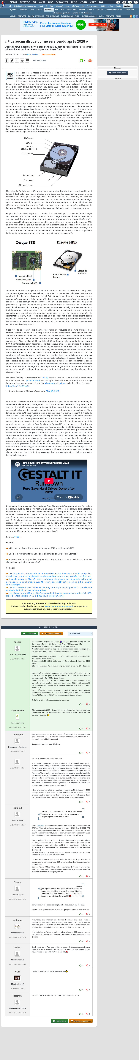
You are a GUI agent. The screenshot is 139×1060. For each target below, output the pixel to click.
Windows (23, 10)
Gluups (17, 882)
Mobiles (118, 6)
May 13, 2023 (52, 391)
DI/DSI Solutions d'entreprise (25, 6)
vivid (17, 972)
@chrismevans (33, 380)
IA (46, 6)
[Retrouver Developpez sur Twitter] (134, 16)
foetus (17, 642)
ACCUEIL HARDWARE (18, 16)
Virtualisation (129, 10)
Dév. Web (75, 6)
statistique (40, 826)
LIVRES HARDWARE (89, 16)
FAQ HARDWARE (52, 16)
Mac (62, 10)
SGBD (103, 6)
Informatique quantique (61, 13)
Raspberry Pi (71, 10)
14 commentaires (49, 55)
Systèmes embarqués (114, 10)
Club (100, 2)
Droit (93, 2)
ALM (51, 6)
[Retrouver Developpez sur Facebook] (136, 16)
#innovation (51, 383)
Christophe (17, 735)
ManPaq (17, 808)
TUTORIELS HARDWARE (70, 16)
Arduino (39, 10)
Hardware (48, 10)
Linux (32, 10)
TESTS (118, 16)
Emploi (73, 2)
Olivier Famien (32, 54)
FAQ (34, 2)
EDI (83, 6)
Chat (50, 2)
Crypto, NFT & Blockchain (82, 13)
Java (67, 6)
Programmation (92, 6)
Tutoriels (25, 2)
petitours (17, 920)
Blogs (42, 2)
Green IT (90, 10)
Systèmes (127, 6)
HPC (56, 10)
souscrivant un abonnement (59, 606)
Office (110, 6)
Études (83, 2)
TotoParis (18, 996)
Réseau (82, 10)
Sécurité (100, 10)
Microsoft (59, 6)
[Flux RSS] (131, 16)
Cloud (40, 6)
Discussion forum (118, 73)
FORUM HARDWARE (36, 16)
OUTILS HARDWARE (106, 16)
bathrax (18, 947)
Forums (13, 2)
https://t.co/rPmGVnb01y (18, 386)
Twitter (17, 537)
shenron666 (17, 710)
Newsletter (62, 2)
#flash (63, 383)
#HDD (45, 378)
